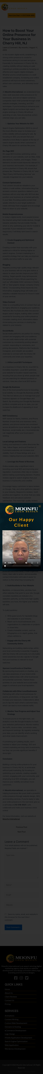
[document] (21, 537)
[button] (40, 506)
